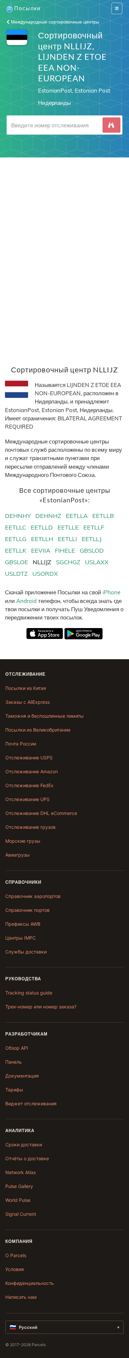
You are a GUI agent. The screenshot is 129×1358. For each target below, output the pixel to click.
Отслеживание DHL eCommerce (41, 813)
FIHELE (65, 550)
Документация (22, 1076)
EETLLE (68, 527)
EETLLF (93, 527)
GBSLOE (16, 562)
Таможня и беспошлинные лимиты (44, 716)
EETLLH (42, 539)
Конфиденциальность (29, 1283)
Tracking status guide (28, 993)
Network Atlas (20, 1172)
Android (26, 600)
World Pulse (17, 1200)
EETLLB (103, 516)
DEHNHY (18, 516)
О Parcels (15, 1255)
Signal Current (20, 1214)
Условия (14, 1269)
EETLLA (77, 516)
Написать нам (21, 1297)
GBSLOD (92, 550)
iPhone (111, 592)
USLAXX (96, 562)
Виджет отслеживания (31, 1103)
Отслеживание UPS (27, 799)
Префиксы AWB (22, 924)
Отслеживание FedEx (29, 785)
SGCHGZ (68, 562)
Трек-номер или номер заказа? (40, 1006)
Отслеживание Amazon (31, 771)
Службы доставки (26, 952)
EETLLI (67, 539)
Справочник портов (27, 910)
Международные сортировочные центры (54, 22)
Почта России (20, 743)
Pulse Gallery (19, 1186)
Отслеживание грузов (30, 827)
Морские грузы (22, 841)
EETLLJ (92, 539)
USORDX (45, 573)
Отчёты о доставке (27, 1158)
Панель (13, 1062)
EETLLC (15, 527)
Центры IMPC (20, 938)
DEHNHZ (48, 516)
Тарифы (14, 1089)
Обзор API (16, 1048)
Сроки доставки (23, 1144)
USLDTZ (16, 573)
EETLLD (42, 527)
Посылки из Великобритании (37, 730)
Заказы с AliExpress (27, 702)
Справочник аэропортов (33, 896)
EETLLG (15, 539)
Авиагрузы (17, 855)
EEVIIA (40, 550)
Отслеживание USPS (29, 757)
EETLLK (15, 550)
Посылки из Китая (25, 688)
